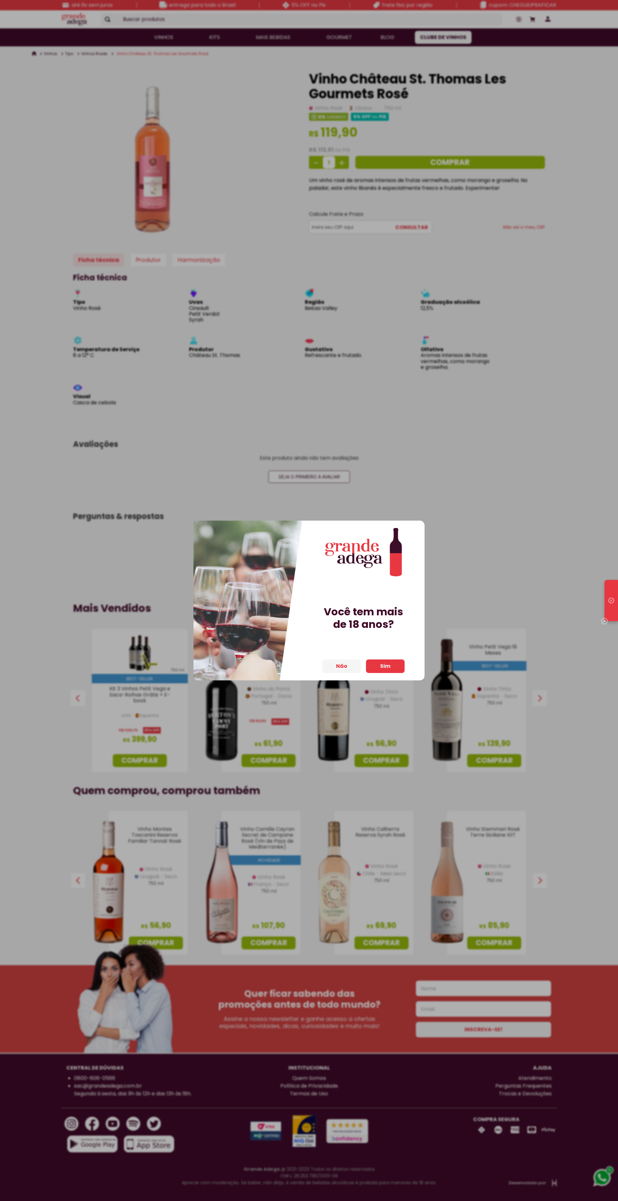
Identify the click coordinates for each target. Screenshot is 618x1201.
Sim (385, 666)
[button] (611, 600)
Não (341, 666)
